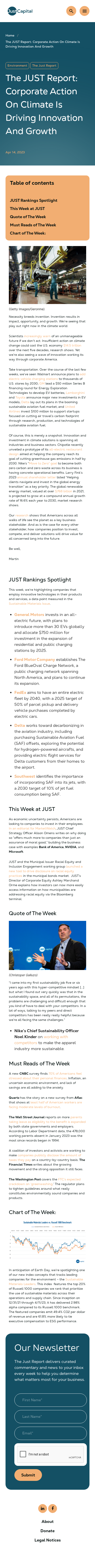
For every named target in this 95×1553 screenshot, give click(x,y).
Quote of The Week (28, 216)
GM (42, 383)
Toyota (20, 397)
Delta (25, 402)
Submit (28, 1475)
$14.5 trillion (72, 345)
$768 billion (63, 491)
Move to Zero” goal (43, 463)
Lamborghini (75, 393)
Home (10, 35)
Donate (47, 1530)
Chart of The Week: (28, 233)
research (21, 515)
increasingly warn (37, 336)
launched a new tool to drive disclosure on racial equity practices (46, 871)
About (48, 1521)
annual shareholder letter (36, 477)
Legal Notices (47, 1540)
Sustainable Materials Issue (29, 604)
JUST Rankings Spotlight (33, 200)
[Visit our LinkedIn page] (42, 1508)
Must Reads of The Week (33, 224)
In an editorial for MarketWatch (32, 828)
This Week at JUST (27, 208)
